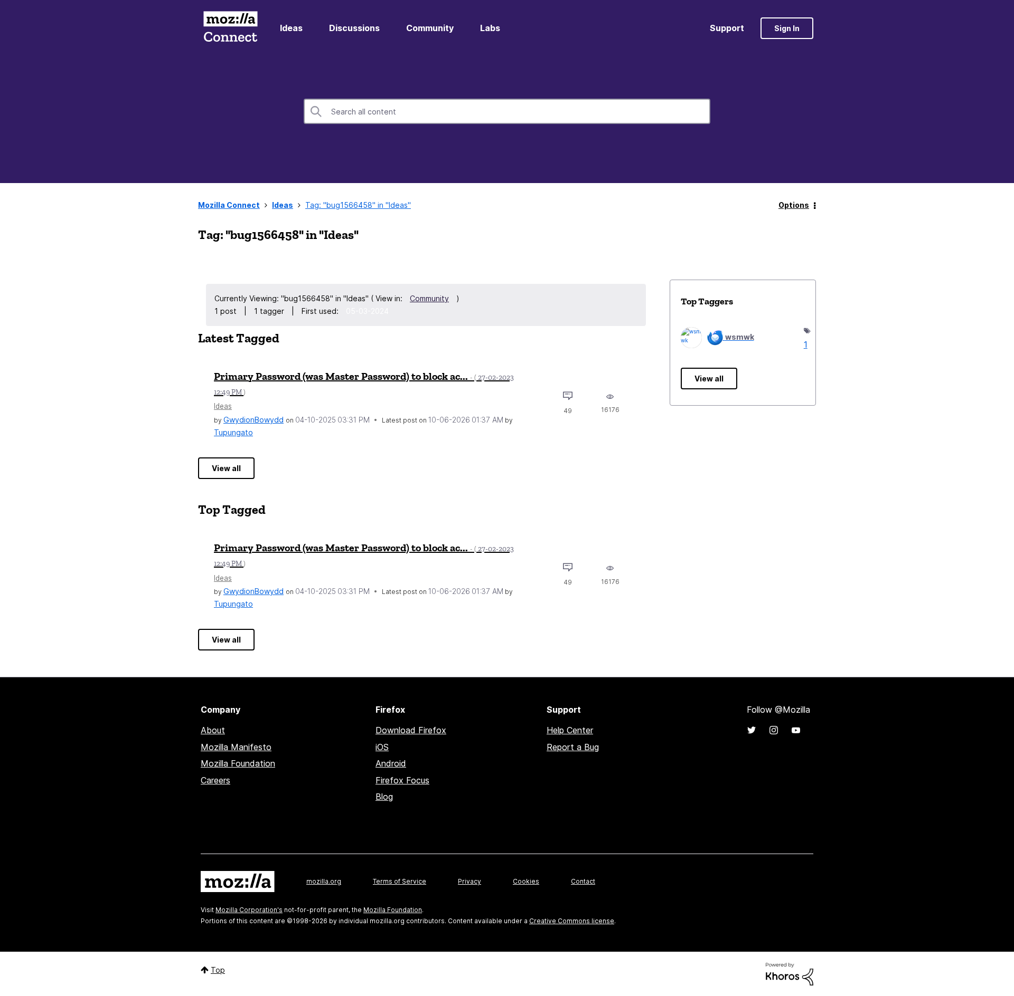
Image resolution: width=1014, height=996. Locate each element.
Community (430, 28)
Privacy (469, 881)
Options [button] (793, 204)
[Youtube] (796, 730)
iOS (382, 747)
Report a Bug (573, 747)
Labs (490, 28)
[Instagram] (773, 730)
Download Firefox (410, 730)
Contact (583, 881)
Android (390, 763)
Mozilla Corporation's (249, 910)
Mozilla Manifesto (236, 747)
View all (226, 468)
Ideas (291, 28)
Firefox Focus (402, 780)
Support (727, 28)
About (213, 730)
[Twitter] (751, 730)
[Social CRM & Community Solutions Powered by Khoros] (789, 973)
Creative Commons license (571, 921)
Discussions (354, 28)
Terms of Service (399, 881)
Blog (384, 796)
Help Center (570, 730)
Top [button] (218, 969)
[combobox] (507, 111)
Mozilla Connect (230, 28)
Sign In (787, 28)
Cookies (526, 881)
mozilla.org (323, 881)
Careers (215, 780)
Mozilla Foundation (238, 763)
